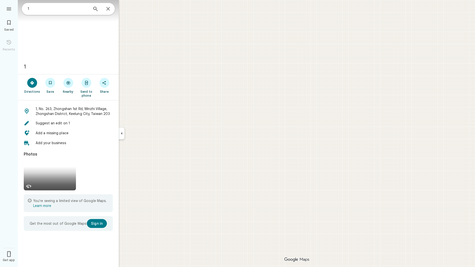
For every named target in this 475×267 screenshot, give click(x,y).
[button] (68, 111)
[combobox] (58, 9)
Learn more (42, 205)
